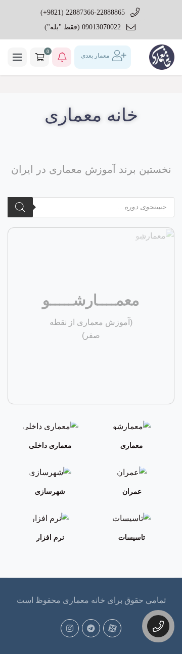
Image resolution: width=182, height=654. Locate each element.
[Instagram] (70, 628)
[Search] (20, 207)
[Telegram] (91, 628)
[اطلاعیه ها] (61, 57)
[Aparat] (112, 628)
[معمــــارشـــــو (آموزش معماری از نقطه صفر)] (154, 234)
